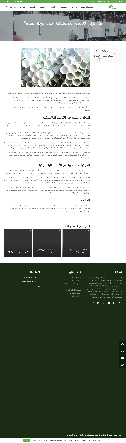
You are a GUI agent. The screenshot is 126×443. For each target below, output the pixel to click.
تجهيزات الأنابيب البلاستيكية (71, 284)
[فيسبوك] (21, 1)
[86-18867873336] (38, 278)
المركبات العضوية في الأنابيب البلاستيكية (104, 57)
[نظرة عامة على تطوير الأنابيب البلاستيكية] (47, 243)
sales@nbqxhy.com (29, 281)
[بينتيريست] (8, 1)
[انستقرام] (5, 2)
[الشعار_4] (115, 7)
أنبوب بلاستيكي (76, 280)
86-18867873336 (30, 278)
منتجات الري (76, 287)
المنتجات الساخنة (75, 293)
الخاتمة (98, 61)
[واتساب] (11, 1)
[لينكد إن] (18, 1)
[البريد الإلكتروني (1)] (92, 2)
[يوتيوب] (15, 1)
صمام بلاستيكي (76, 277)
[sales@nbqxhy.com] (38, 281)
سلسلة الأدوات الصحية (73, 290)
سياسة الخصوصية (35, 440)
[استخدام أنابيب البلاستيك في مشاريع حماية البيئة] (76, 243)
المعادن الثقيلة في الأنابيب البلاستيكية (107, 53)
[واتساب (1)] (94, 2)
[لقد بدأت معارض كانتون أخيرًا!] (18, 243)
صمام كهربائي (76, 296)
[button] (60, 7)
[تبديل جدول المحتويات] (118, 50)
